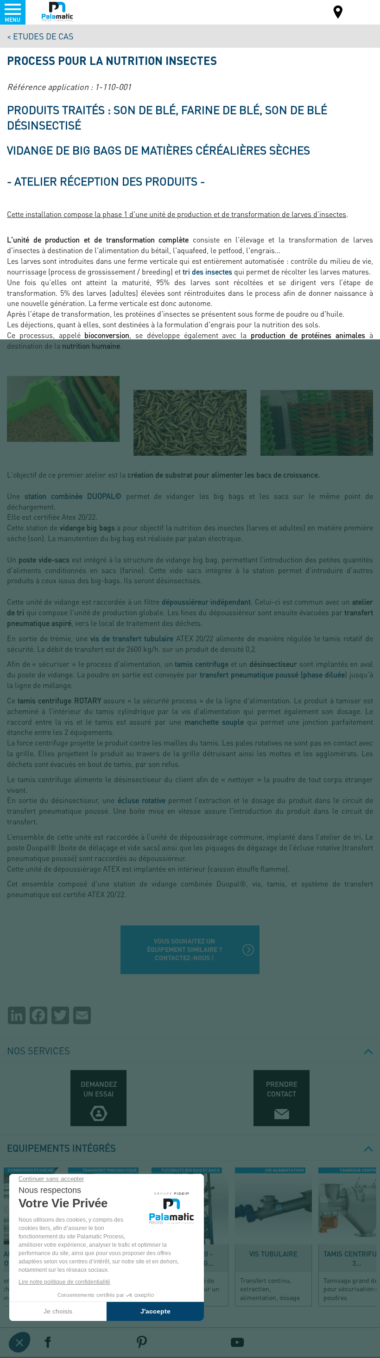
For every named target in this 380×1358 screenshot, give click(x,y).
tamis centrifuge (201, 664)
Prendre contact (282, 1089)
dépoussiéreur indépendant (206, 601)
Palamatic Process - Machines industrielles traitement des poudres (57, 11)
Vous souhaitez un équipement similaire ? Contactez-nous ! (184, 949)
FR (361, 11)
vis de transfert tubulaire (131, 638)
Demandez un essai (99, 1089)
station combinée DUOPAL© (73, 496)
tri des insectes (207, 271)
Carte (338, 13)
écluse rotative (141, 800)
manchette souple (214, 722)
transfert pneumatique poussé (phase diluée (272, 674)
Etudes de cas (43, 36)
